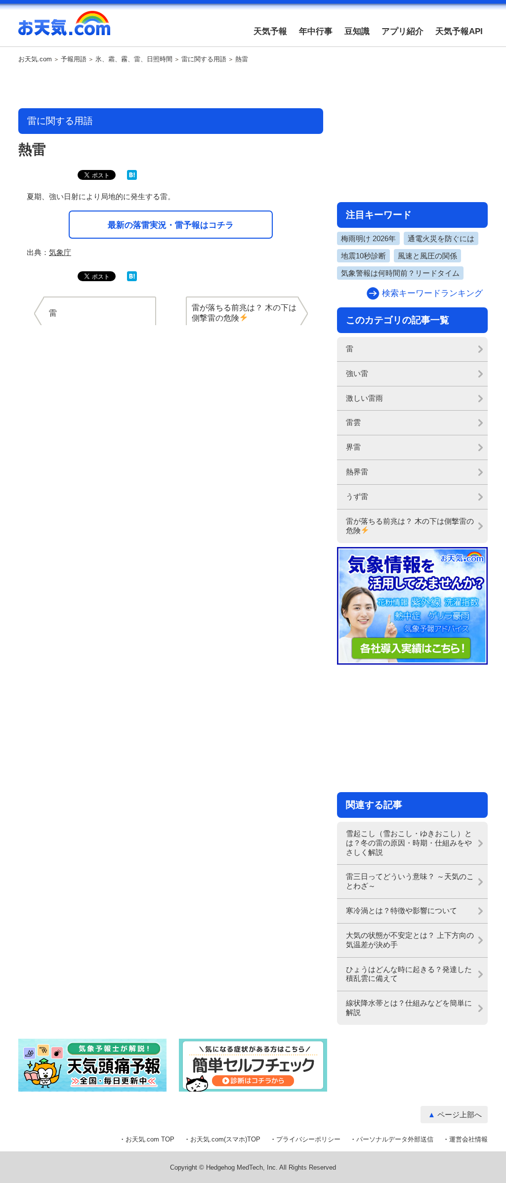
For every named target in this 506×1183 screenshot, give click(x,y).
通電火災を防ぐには (441, 238)
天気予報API (459, 31)
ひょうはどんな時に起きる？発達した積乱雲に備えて (409, 974)
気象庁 (60, 252)
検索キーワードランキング (432, 293)
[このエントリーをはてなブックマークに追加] (132, 177)
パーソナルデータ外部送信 (394, 1139)
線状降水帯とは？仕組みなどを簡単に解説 (409, 1007)
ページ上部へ (459, 1114)
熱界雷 (357, 471)
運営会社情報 (468, 1139)
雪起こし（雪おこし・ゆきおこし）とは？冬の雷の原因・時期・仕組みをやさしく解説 (409, 842)
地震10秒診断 (363, 256)
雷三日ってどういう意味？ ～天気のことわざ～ (410, 881)
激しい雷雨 (364, 398)
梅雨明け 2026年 (368, 238)
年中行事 (316, 31)
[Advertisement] (171, 86)
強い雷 (357, 373)
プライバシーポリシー (308, 1139)
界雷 (353, 447)
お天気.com (64, 28)
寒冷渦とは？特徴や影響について (401, 910)
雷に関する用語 (203, 59)
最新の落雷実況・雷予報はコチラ (171, 225)
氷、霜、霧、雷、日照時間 (133, 59)
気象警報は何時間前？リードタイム (400, 273)
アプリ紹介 (402, 31)
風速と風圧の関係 (427, 256)
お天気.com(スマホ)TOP (225, 1139)
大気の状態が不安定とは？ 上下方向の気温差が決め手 (410, 940)
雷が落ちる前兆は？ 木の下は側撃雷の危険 (410, 526)
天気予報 (270, 31)
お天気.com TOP (150, 1139)
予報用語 (73, 59)
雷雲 (353, 422)
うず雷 (357, 496)
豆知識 (357, 31)
